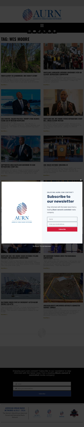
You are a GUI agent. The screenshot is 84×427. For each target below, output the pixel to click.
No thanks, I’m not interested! (42, 246)
